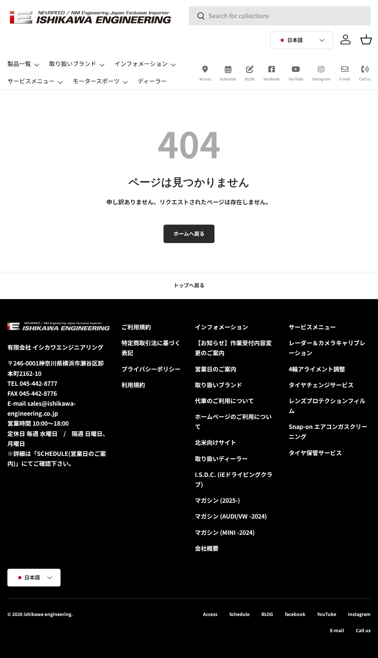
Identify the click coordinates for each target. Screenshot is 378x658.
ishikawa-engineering (47, 614)
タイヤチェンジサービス (321, 384)
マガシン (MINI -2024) (225, 532)
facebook (272, 79)
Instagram (321, 79)
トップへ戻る (189, 285)
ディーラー (152, 80)
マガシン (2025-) (217, 500)
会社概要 (207, 548)
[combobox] (279, 15)
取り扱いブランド (218, 384)
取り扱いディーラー (221, 458)
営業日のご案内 (215, 368)
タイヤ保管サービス (315, 452)
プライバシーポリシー (151, 368)
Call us (365, 79)
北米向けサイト (215, 442)
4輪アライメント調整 (317, 368)
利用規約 (133, 384)
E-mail (344, 79)
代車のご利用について (224, 400)
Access (205, 79)
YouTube (296, 79)
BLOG (250, 79)
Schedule (228, 79)
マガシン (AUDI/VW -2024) (231, 516)
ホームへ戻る (189, 233)
